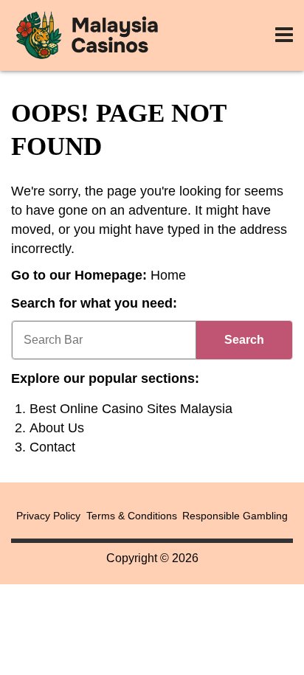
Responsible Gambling (235, 516)
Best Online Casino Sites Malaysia (131, 408)
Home (168, 275)
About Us (57, 427)
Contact (52, 447)
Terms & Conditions (131, 516)
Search (244, 339)
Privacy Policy (48, 516)
